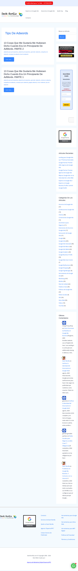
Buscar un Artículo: (64, 31)
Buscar (62, 37)
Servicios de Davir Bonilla (48, 520)
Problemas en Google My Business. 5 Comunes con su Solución (67, 473)
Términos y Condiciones (68, 539)
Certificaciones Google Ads (66, 209)
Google (61, 238)
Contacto (43, 515)
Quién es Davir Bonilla (47, 524)
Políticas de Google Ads (65, 289)
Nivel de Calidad (63, 284)
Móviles (61, 281)
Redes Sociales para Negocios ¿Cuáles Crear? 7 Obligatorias (67, 441)
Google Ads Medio (64, 249)
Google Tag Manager (64, 270)
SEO (60, 297)
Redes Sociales (63, 295)
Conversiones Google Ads (66, 217)
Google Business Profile (65, 255)
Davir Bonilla (66, 361)
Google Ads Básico (64, 246)
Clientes (61, 215)
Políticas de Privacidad (67, 535)
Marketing (62, 278)
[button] (39, 3)
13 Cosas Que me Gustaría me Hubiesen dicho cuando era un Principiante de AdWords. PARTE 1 (25, 74)
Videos (61, 303)
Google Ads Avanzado (65, 244)
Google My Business (64, 265)
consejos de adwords (14, 54)
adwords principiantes (24, 52)
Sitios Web (62, 300)
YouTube (61, 306)
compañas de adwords (9, 82)
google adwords (33, 82)
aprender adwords (35, 52)
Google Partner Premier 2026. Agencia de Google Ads (66, 165)
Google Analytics (63, 252)
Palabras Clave (63, 287)
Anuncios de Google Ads (66, 204)
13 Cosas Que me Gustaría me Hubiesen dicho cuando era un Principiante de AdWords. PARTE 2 (25, 46)
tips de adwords (24, 54)
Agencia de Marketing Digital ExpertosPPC (39, 562)
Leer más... (9, 59)
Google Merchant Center (66, 260)
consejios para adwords (22, 82)
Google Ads (62, 241)
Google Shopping (64, 268)
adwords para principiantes (11, 52)
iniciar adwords (41, 82)
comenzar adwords (46, 80)
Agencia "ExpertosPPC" (47, 528)
